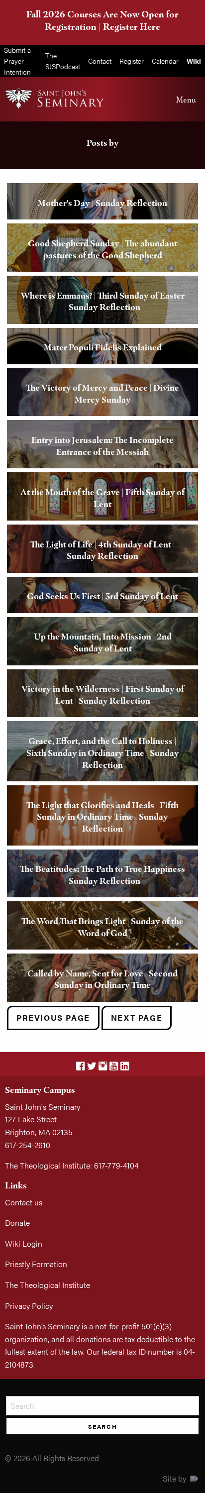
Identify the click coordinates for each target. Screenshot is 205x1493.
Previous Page (53, 1017)
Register (131, 61)
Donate (17, 1222)
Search (102, 1426)
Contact (99, 61)
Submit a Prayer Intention (17, 60)
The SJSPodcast (62, 60)
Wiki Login (23, 1243)
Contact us (23, 1202)
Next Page (136, 1017)
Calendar (165, 61)
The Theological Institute (47, 1284)
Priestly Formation (36, 1264)
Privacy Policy (29, 1305)
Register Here (131, 26)
